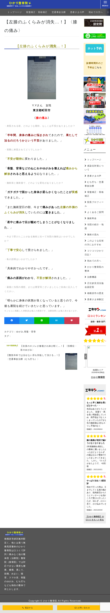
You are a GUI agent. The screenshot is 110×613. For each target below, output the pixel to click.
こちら (98, 67)
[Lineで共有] (41, 320)
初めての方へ (96, 12)
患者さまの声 (77, 12)
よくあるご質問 (95, 212)
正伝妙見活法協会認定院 (94, 285)
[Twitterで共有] (26, 320)
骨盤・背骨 (30, 331)
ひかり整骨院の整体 (94, 269)
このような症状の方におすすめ (94, 242)
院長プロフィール (94, 204)
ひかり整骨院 (50, 601)
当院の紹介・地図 (94, 226)
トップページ (15, 12)
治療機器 (92, 277)
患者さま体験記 (95, 299)
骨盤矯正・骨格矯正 (36, 12)
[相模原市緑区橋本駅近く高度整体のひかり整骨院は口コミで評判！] (20, 4)
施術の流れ (93, 234)
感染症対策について (94, 168)
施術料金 (92, 218)
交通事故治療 (59, 12)
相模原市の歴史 (95, 293)
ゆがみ (19, 331)
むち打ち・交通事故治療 (94, 184)
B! (56, 320)
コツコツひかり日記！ (94, 252)
